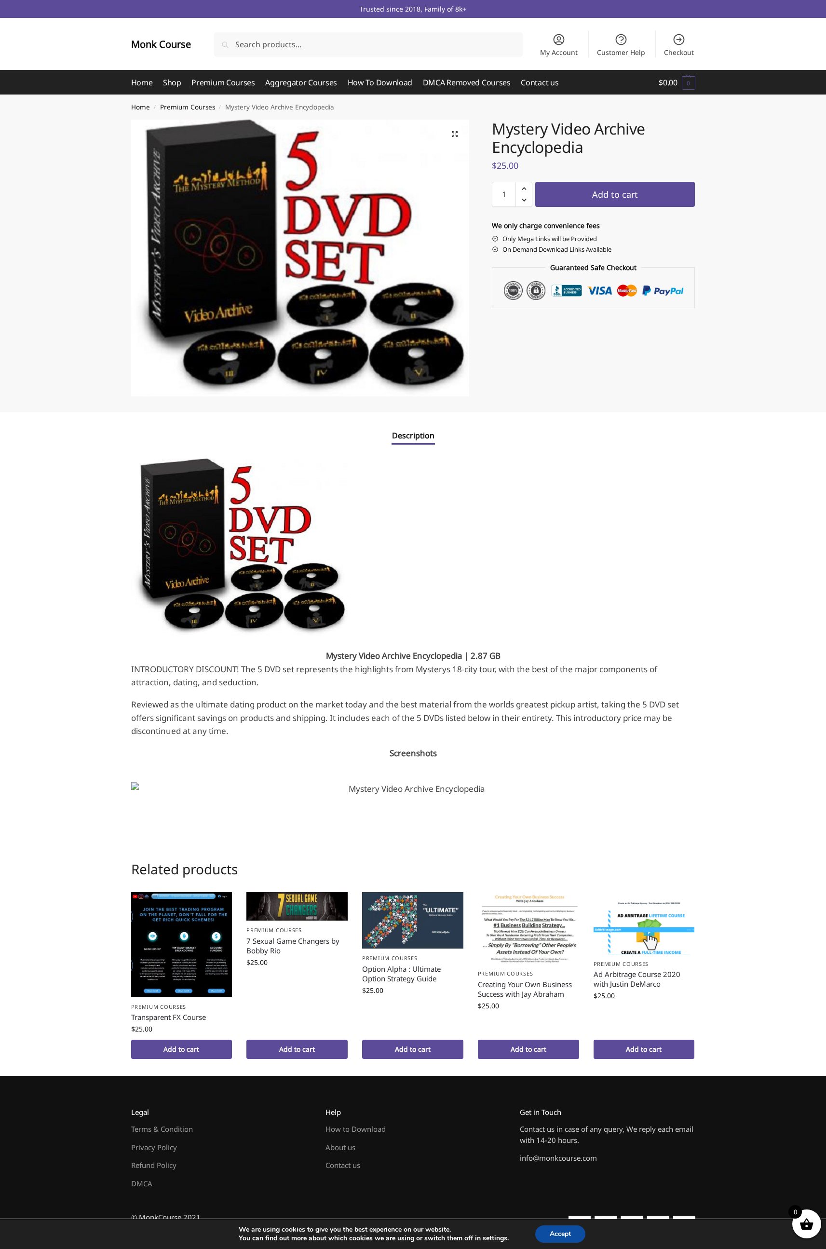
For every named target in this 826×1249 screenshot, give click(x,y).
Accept (560, 1233)
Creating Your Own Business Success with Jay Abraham (525, 989)
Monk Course (161, 44)
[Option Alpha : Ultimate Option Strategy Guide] (412, 920)
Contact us (342, 1165)
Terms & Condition (162, 1129)
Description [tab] (413, 435)
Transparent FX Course (168, 1017)
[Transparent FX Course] (181, 944)
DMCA (141, 1183)
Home (140, 107)
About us (340, 1147)
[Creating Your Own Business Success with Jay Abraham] (528, 928)
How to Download (355, 1129)
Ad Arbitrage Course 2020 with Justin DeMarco (637, 979)
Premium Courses (187, 107)
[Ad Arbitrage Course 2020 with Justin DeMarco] (644, 923)
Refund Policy (153, 1165)
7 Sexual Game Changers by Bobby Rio (292, 945)
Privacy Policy (154, 1147)
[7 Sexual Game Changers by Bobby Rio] (297, 906)
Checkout (679, 52)
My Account (559, 52)
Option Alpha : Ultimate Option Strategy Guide (401, 973)
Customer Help (621, 52)
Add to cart (615, 194)
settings (495, 1238)
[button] (677, 82)
